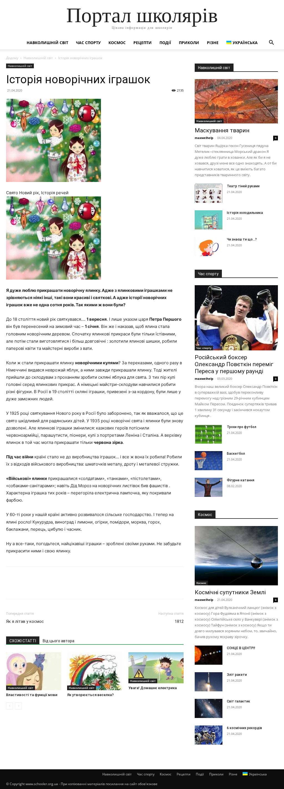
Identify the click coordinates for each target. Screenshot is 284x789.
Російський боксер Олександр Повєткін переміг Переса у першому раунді (234, 364)
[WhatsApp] (49, 587)
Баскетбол (236, 454)
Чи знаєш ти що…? (242, 239)
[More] (63, 587)
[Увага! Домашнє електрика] (156, 667)
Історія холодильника (245, 213)
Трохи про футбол (241, 427)
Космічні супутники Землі (230, 592)
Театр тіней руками (243, 186)
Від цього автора (58, 641)
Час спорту (88, 42)
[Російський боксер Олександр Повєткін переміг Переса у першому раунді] (236, 317)
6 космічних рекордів (244, 728)
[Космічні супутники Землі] (236, 555)
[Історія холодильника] (208, 219)
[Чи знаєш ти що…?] (208, 246)
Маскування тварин (222, 130)
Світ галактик (238, 701)
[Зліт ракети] (208, 681)
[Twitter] (24, 587)
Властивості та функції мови (31, 695)
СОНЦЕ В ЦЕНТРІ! (241, 648)
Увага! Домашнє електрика (152, 688)
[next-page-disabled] (18, 705)
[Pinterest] (37, 587)
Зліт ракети (237, 675)
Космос (117, 42)
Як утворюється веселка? (90, 695)
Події (165, 42)
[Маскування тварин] (236, 101)
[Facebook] (11, 587)
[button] (271, 43)
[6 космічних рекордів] (208, 735)
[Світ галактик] (208, 708)
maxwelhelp (204, 138)
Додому (12, 57)
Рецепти (142, 42)
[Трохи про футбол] (208, 434)
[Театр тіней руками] (208, 193)
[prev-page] (9, 705)
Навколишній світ (47, 42)
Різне (213, 42)
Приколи (189, 42)
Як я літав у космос (25, 621)
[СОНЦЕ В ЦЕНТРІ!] (208, 655)
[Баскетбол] (208, 460)
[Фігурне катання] (208, 487)
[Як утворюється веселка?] (94, 671)
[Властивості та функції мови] (33, 671)
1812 (179, 621)
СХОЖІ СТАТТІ (22, 641)
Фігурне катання (240, 480)
